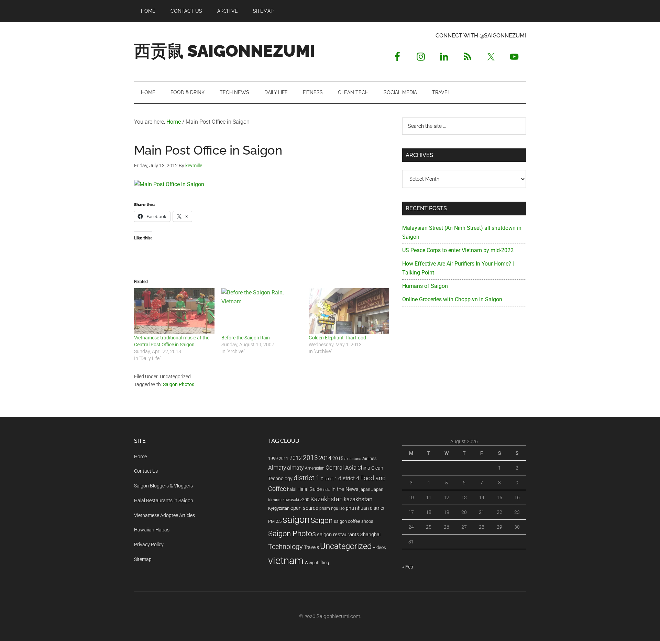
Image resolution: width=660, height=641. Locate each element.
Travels (311, 547)
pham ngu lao (332, 508)
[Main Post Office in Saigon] (169, 184)
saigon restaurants (338, 534)
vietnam (286, 560)
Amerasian (314, 468)
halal (291, 489)
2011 (283, 458)
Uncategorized (346, 546)
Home (140, 456)
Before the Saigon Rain (245, 337)
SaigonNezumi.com (338, 616)
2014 (325, 457)
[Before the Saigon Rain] (261, 311)
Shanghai (370, 535)
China (364, 468)
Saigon (322, 520)
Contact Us (146, 471)
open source (304, 508)
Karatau (275, 500)
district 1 (307, 478)
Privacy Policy (149, 544)
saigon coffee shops (353, 521)
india (326, 489)
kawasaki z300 (296, 499)
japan (365, 489)
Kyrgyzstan (278, 508)
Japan (377, 489)
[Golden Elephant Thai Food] (349, 311)
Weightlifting (317, 562)
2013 (310, 458)
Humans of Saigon (425, 286)
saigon (296, 519)
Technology (285, 547)
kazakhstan (358, 499)
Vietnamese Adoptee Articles (164, 515)
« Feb (407, 567)
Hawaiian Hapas (151, 529)
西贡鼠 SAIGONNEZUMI (224, 50)
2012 (295, 458)
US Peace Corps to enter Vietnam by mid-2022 (458, 250)
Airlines (369, 458)
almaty (295, 467)
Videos (379, 547)
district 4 (348, 478)
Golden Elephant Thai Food (337, 337)
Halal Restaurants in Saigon (163, 500)
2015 (337, 458)
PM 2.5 (275, 521)
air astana (352, 459)
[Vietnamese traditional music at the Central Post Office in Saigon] (174, 311)
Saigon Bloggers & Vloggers (163, 485)
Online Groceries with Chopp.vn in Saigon (452, 299)
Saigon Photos (178, 384)
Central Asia (341, 467)
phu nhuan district (365, 508)
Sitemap (143, 559)
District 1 (329, 478)
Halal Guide (309, 489)
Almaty (277, 467)
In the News (345, 489)
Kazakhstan (326, 499)
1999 (273, 458)
